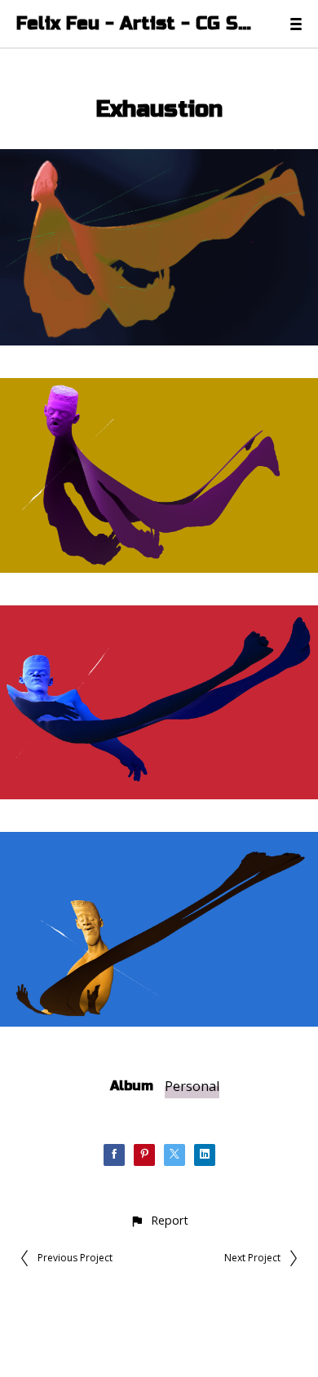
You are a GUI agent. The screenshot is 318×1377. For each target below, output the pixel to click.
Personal (192, 1086)
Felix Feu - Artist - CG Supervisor (137, 24)
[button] (158, 1220)
